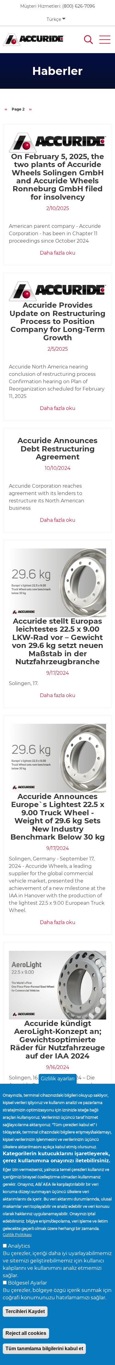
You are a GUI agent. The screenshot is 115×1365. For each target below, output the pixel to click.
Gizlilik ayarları (58, 1079)
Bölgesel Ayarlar (27, 1283)
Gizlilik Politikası (17, 1234)
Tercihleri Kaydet (25, 1311)
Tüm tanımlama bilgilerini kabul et (44, 1348)
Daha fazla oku (57, 253)
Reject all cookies (26, 1333)
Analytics (19, 1246)
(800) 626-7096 (78, 6)
